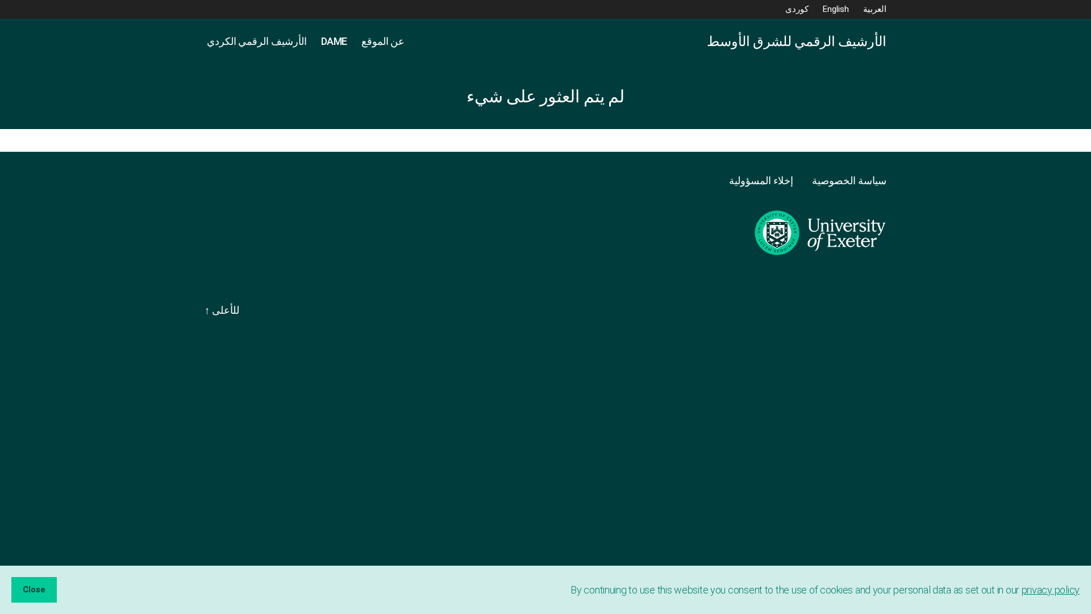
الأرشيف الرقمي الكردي (256, 41)
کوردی (797, 9)
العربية (874, 9)
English (836, 9)
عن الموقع (383, 41)
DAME (334, 41)
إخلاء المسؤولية (762, 180)
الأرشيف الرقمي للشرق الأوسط (796, 41)
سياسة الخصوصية (849, 180)
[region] (545, 590)
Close (34, 589)
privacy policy (1051, 590)
